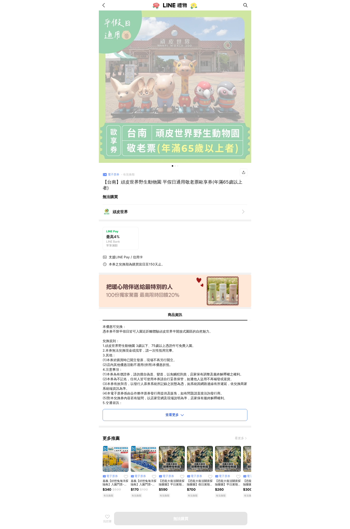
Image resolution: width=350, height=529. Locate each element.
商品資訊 (175, 314)
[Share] (243, 172)
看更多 (239, 438)
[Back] (104, 5)
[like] (126, 476)
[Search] (245, 5)
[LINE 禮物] (175, 5)
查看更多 (172, 415)
